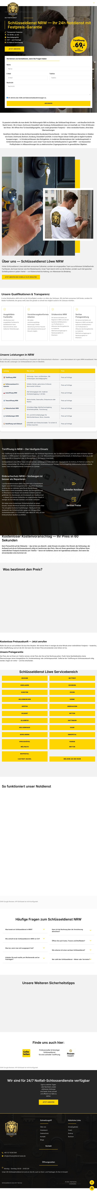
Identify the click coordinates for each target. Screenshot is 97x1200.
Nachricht (10, 83)
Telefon (52, 74)
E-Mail (9, 74)
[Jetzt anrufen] (92, 1188)
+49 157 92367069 (10, 1153)
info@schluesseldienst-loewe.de (14, 1156)
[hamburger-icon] (94, 3)
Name (9, 65)
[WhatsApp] (92, 1182)
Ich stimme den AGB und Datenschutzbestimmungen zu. (27, 98)
